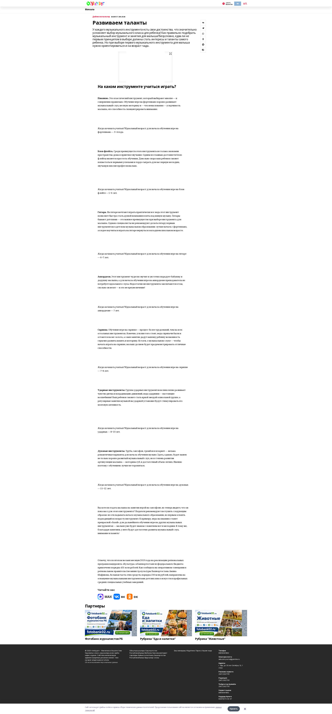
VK (238, 3)
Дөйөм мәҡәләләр (101, 17)
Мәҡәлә (89, 9)
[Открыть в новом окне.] (105, 597)
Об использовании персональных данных (101, 662)
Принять (234, 709)
